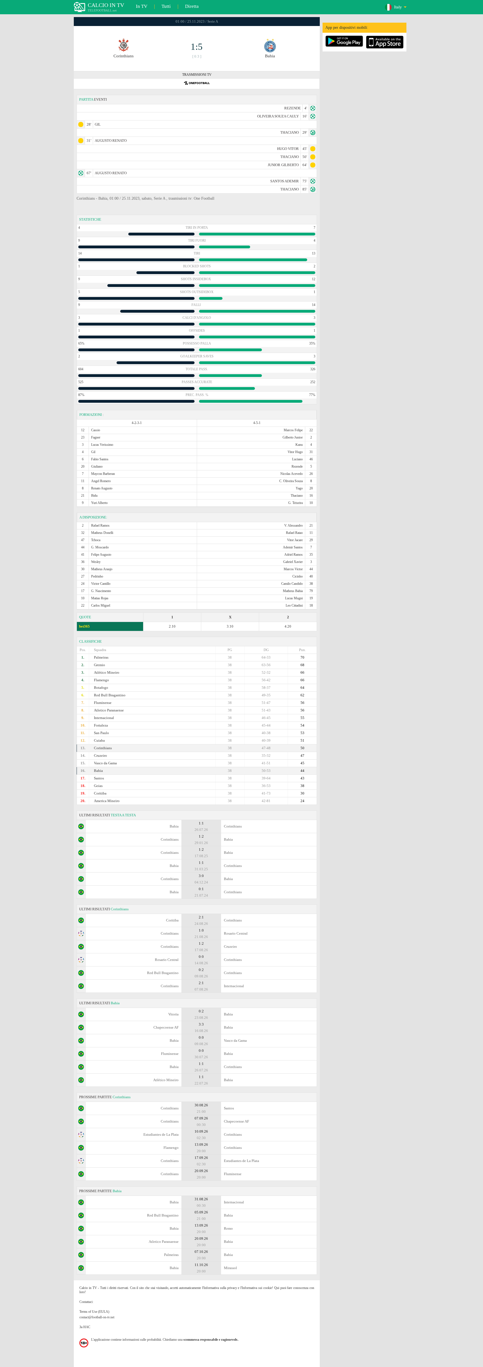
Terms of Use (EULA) (94, 1312)
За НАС (84, 1327)
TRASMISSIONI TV (197, 75)
